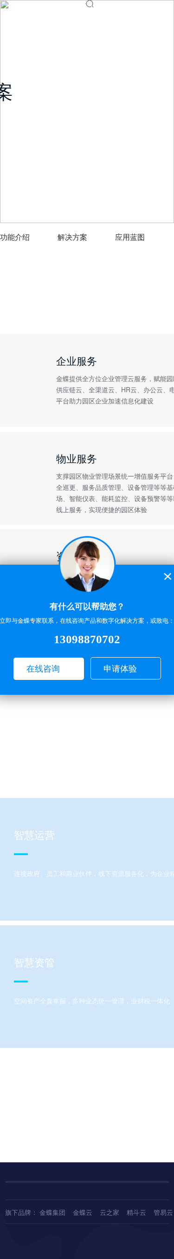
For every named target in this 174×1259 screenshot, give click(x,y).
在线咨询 (43, 668)
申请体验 (120, 668)
